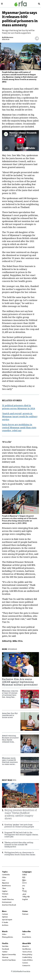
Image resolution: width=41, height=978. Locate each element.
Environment (6, 902)
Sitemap (5, 957)
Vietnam (5, 894)
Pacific (4, 897)
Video (4, 934)
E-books (5, 922)
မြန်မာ (24, 880)
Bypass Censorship (9, 955)
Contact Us (26, 966)
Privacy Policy (27, 955)
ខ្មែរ (23, 888)
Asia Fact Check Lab (9, 905)
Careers (25, 963)
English (25, 899)
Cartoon (5, 914)
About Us (25, 946)
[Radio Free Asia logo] (20, 3)
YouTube (5, 946)
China (4, 877)
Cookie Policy (27, 957)
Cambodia (6, 875)
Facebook (5, 949)
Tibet (4, 888)
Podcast (25, 914)
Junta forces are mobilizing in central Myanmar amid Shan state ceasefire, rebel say (19, 427)
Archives (5, 925)
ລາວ (23, 886)
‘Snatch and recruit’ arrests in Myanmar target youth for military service (19, 416)
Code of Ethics (27, 960)
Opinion (5, 917)
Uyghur (4, 891)
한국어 (24, 883)
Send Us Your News (9, 960)
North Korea (6, 886)
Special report (7, 920)
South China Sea (8, 899)
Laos (3, 880)
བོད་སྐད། (24, 891)
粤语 (23, 877)
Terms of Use (27, 952)
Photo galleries (7, 937)
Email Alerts (26, 937)
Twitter (4, 952)
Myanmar (5, 883)
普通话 (24, 875)
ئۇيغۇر (24, 894)
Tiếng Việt (26, 897)
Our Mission (26, 949)
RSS (23, 934)
